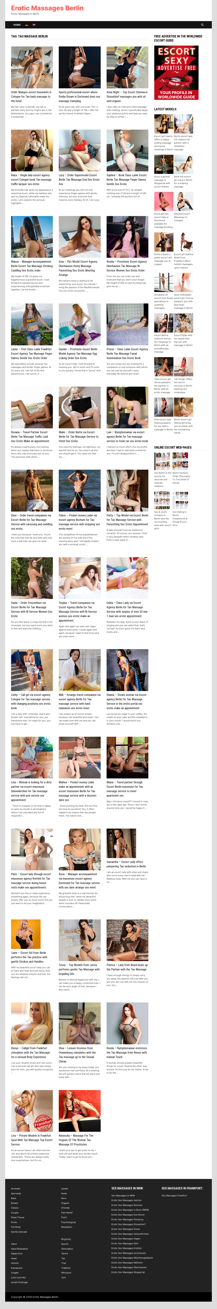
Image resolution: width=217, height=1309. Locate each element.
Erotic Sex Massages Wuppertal (128, 1272)
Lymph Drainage (19, 1282)
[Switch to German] (26, 24)
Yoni (63, 1277)
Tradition (66, 1268)
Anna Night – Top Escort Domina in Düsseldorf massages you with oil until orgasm (127, 96)
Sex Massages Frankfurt (174, 1195)
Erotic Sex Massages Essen (125, 1229)
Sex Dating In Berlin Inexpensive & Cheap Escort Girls (180, 519)
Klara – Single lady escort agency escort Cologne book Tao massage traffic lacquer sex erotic (31, 179)
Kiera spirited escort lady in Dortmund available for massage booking (163, 220)
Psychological (68, 1222)
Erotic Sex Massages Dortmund (127, 1214)
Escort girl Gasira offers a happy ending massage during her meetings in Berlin (163, 143)
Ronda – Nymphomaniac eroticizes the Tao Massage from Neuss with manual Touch (127, 1052)
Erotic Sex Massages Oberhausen (129, 1267)
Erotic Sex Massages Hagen (126, 1238)
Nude (64, 1193)
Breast (14, 1203)
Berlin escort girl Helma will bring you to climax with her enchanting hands (183, 426)
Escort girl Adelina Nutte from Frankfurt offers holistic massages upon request (183, 261)
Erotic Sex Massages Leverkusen (128, 1253)
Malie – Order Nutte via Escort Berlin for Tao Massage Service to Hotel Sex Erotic (78, 436)
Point (64, 1217)
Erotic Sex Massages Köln (124, 1243)
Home (17, 24)
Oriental (65, 1207)
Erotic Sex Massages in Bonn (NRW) (130, 1209)
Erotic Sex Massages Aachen (126, 1200)
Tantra (64, 1253)
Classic (15, 1207)
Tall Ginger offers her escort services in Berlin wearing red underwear (183, 386)
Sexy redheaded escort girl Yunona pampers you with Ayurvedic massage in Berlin (183, 301)
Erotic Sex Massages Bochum (126, 1205)
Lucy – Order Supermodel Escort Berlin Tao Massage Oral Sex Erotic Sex (79, 179)
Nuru (63, 1198)
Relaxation (66, 1227)
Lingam (15, 1272)
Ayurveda (16, 1193)
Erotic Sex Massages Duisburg (127, 1219)
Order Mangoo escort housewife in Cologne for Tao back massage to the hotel (31, 96)
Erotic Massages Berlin (47, 8)
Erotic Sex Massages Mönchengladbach (132, 1257)
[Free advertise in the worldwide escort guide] (176, 72)
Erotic (14, 1222)
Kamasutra (16, 1268)
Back (13, 1198)
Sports (64, 1243)
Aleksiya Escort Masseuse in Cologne (182, 217)
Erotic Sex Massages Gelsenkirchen (130, 1233)
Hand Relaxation (19, 1248)
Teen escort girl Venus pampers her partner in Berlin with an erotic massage (162, 386)
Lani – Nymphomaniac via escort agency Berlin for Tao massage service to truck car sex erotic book (127, 436)
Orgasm (65, 1203)
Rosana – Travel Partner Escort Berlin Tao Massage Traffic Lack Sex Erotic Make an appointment (30, 436)
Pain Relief (66, 1212)
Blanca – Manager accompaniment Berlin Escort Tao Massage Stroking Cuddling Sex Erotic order (32, 266)
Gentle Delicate (19, 1231)
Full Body (16, 1227)
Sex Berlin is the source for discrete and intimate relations (162, 479)
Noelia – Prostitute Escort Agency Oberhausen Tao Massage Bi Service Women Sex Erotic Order (127, 266)
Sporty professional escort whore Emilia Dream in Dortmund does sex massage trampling (79, 96)
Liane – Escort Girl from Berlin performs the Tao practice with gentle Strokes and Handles (29, 957)
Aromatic (15, 1188)
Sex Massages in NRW (123, 1195)
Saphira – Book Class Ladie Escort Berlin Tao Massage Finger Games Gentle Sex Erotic (127, 179)
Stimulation (67, 1248)
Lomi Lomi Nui (18, 1277)
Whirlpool (66, 1272)
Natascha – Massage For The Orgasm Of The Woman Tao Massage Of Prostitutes (76, 1140)
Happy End (16, 1253)
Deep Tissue (17, 1217)
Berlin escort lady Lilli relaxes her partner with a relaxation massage (183, 143)
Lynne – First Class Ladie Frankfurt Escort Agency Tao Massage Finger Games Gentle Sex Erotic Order (31, 353)
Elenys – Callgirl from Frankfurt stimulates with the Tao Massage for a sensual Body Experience (30, 1052)
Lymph (64, 1188)
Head (14, 1258)
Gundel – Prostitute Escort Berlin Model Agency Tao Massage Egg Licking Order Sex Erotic (78, 353)
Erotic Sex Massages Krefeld (126, 1248)
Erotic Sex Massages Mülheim (127, 1262)
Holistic (15, 1263)
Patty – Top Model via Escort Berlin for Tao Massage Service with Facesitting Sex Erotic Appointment (127, 520)
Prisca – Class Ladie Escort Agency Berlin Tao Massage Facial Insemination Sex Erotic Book (127, 353)
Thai (63, 1263)
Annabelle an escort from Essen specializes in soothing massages (163, 301)
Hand (14, 1243)
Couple (15, 1212)
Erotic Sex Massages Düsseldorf (128, 1224)
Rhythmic (66, 1239)
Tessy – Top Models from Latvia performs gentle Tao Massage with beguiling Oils (79, 969)
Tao (63, 1258)
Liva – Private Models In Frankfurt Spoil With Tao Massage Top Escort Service (32, 1140)
